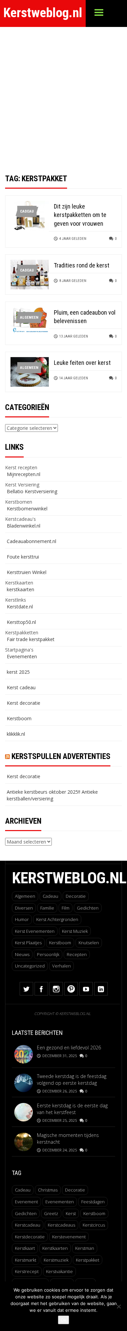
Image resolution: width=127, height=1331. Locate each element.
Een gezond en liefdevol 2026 (69, 1047)
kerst (71, 1213)
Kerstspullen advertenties (61, 756)
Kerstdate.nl (20, 606)
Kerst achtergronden (57, 919)
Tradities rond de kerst (81, 265)
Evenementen (22, 656)
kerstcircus (94, 1225)
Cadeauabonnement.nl (31, 541)
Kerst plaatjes (28, 943)
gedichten (26, 1213)
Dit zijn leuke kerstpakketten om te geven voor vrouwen (80, 215)
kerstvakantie (59, 1271)
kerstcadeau (27, 1225)
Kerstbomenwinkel (27, 508)
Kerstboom (19, 718)
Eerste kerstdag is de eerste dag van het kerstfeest (72, 1108)
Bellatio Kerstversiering (32, 491)
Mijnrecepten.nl (23, 474)
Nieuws (22, 954)
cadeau (22, 1190)
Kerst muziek (75, 931)
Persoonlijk (48, 954)
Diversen (24, 908)
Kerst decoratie (23, 703)
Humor (22, 919)
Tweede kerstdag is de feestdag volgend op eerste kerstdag (71, 1079)
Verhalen (61, 966)
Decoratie (76, 896)
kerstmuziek (56, 1260)
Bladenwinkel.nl (23, 525)
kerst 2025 (18, 672)
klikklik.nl (16, 734)
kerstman (84, 1248)
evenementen (59, 1202)
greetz (51, 1213)
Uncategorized (30, 966)
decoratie (75, 1190)
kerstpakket (87, 1260)
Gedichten (88, 908)
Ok (63, 1320)
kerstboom (94, 1213)
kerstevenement (69, 1237)
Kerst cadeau (21, 687)
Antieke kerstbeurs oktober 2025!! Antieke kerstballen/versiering (52, 795)
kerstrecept (27, 1271)
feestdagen (93, 1202)
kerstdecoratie (30, 1237)
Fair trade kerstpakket (31, 639)
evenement (26, 1202)
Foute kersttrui (23, 556)
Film (65, 908)
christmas (48, 1190)
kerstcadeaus (61, 1225)
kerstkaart (25, 1248)
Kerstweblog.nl (42, 13)
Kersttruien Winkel (26, 572)
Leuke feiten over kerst (82, 362)
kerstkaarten (20, 589)
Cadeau (27, 211)
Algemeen (29, 317)
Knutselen (89, 943)
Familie (47, 908)
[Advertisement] (63, 93)
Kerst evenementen (35, 931)
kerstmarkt (25, 1260)
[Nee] (118, 1306)
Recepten (77, 954)
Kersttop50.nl (21, 622)
